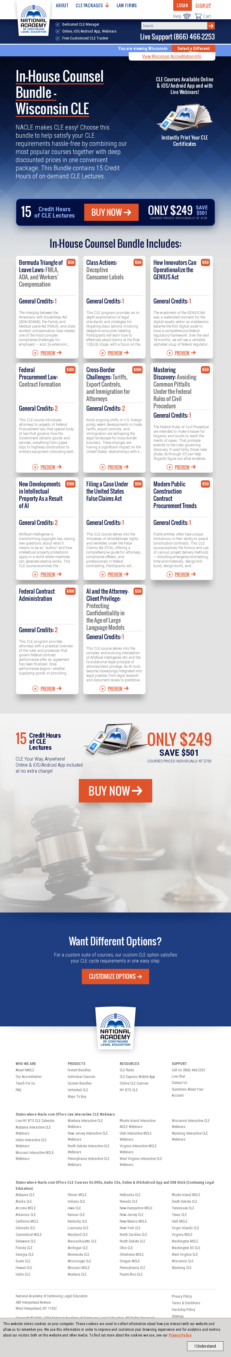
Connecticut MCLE (29, 1235)
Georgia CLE (25, 1254)
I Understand (205, 1346)
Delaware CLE (26, 1241)
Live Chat (178, 1076)
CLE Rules (127, 1070)
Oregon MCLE (130, 1261)
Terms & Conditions (186, 1303)
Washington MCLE (185, 1241)
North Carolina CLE (133, 1235)
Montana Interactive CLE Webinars (85, 1124)
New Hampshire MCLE (136, 1208)
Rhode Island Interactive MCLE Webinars (138, 1124)
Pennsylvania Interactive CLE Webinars (88, 1162)
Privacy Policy (180, 1335)
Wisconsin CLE (182, 1261)
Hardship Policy (183, 1310)
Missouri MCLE (79, 1268)
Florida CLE (24, 1248)
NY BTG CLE (129, 1090)
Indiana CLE (76, 1201)
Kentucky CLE (77, 1221)
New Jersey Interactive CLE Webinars (88, 1136)
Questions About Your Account (188, 1092)
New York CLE (130, 1228)
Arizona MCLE (26, 1208)
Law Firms (127, 5)
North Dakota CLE (132, 1241)
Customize (112, 976)
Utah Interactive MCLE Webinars (136, 1136)
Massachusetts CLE (82, 1241)
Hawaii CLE (24, 1268)
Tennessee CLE (183, 1208)
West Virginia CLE (185, 1254)
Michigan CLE (78, 1248)
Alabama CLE (25, 1195)
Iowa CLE (74, 1208)
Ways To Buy (77, 1097)
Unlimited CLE (78, 1090)
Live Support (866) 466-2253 (177, 37)
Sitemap (177, 1316)
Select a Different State (193, 50)
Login (182, 5)
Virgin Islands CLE (185, 1228)
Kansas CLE (76, 1215)
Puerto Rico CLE (131, 1274)
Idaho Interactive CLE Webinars (31, 1143)
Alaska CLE (24, 1201)
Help (177, 16)
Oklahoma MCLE (132, 1254)
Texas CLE (179, 1215)
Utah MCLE (179, 1221)
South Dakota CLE (184, 1201)
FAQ (18, 1090)
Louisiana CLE (78, 1228)
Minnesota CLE (78, 1254)
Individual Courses (81, 1077)
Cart (207, 16)
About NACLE (25, 1070)
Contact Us (179, 1083)
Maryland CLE (78, 1235)
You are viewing (143, 48)
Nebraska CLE (130, 1195)
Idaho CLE (23, 1274)
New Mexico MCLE (133, 1221)
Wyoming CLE (182, 1268)
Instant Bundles (79, 1070)
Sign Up (203, 5)
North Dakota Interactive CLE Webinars (88, 1149)
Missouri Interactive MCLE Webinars (35, 1156)
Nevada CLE (128, 1201)
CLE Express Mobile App (137, 1077)
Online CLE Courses (134, 1083)
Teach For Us (25, 1083)
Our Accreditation (29, 1077)
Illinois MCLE (77, 1195)
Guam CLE (23, 1261)
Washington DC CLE (186, 1248)
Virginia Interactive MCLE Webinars (138, 1149)
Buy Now (106, 212)
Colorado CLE (25, 1228)
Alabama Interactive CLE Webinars (33, 1130)
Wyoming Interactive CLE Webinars (190, 1136)
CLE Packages (89, 5)
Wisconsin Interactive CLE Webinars (191, 1124)
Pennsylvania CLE (132, 1268)
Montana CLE (77, 1274)
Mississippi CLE (79, 1261)
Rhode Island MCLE (186, 1195)
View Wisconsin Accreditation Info (172, 56)
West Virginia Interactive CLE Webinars (141, 1162)
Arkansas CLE (26, 1215)
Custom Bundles (80, 1083)
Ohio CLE (126, 1248)
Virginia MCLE (182, 1235)
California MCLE (27, 1221)
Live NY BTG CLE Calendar (35, 1121)
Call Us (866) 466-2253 (188, 1070)
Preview (48, 352)
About (62, 5)
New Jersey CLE (131, 1215)
